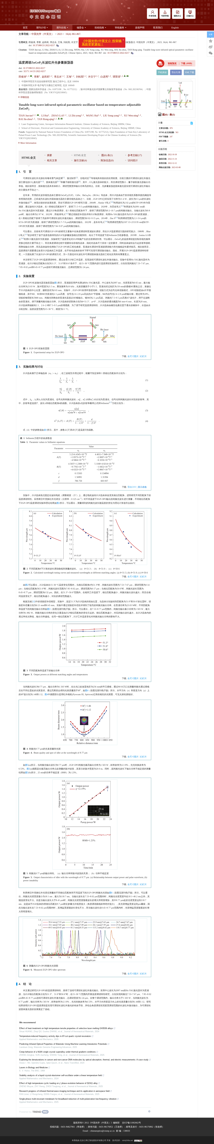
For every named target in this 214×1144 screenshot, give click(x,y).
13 (117, 218)
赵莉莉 (45, 76)
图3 (48, 609)
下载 (186, 63)
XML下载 (189, 72)
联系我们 (158, 27)
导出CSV (132, 487)
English (175, 27)
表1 (45, 430)
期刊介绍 (41, 27)
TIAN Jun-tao (26, 115)
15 (26, 234)
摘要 (49, 155)
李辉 (36, 76)
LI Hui (44, 115)
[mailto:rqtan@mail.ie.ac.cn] (127, 76)
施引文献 (80, 160)
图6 (110, 893)
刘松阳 (80, 76)
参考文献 (135, 155)
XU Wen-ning (131, 115)
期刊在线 (61, 27)
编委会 (80, 27)
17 (111, 402)
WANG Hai (92, 115)
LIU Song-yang (111, 115)
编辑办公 (177, 16)
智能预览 (172, 63)
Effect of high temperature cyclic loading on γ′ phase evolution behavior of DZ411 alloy (58, 1083)
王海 (68, 76)
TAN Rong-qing (45, 119)
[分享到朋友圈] (210, 53)
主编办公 (190, 16)
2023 (59, 34)
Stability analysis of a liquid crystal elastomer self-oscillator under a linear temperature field (60, 1075)
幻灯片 (143, 356)
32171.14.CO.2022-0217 (34, 71)
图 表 (107, 155)
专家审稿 (165, 16)
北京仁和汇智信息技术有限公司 (93, 1140)
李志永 (58, 76)
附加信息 (107, 160)
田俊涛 (22, 76)
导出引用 (176, 72)
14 (106, 221)
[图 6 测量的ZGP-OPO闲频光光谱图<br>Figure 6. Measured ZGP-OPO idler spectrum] (85, 941)
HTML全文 (80, 155)
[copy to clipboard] (132, 53)
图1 (56, 283)
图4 (86, 690)
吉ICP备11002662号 (131, 1123)
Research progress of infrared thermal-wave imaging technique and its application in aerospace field (64, 1091)
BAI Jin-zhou (25, 119)
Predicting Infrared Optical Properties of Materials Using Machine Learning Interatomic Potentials (63, 1044)
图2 (58, 503)
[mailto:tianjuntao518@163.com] (31, 76)
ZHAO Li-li (57, 115)
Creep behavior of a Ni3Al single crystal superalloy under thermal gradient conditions (57, 1052)
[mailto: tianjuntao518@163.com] (38, 115)
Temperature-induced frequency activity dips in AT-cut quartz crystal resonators (55, 1036)
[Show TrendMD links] (149, 1111)
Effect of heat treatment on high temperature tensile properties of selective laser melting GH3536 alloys (66, 1028)
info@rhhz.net (127, 1140)
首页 (25, 27)
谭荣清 (116, 76)
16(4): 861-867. (73, 34)
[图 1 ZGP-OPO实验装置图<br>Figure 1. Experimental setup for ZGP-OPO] (85, 331)
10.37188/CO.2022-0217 (44, 45)
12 (67, 214)
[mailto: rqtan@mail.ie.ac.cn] (61, 118)
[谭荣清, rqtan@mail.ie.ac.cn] (124, 76)
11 (122, 206)
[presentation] (53, 373)
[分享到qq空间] (210, 41)
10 (112, 202)
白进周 (104, 76)
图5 (27, 765)
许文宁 (92, 76)
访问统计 (133, 160)
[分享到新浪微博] (210, 47)
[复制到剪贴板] (57, 45)
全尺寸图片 (133, 356)
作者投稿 (152, 16)
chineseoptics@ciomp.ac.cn (102, 1131)
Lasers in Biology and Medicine (33, 1067)
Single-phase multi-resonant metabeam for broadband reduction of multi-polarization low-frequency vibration (67, 1099)
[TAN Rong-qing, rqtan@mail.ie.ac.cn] (59, 118)
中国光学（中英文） (42, 34)
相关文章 (52, 160)
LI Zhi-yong (75, 115)
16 (22, 238)
